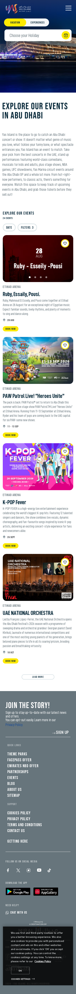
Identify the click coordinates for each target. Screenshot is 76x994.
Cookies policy (19, 813)
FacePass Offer (19, 760)
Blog (11, 783)
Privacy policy (18, 819)
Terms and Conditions (24, 824)
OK (20, 970)
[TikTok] (49, 870)
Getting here (17, 841)
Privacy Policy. (14, 725)
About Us (14, 789)
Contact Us (16, 830)
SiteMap (13, 795)
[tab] (15, 22)
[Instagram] (28, 870)
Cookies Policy (42, 961)
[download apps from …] (18, 891)
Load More (38, 677)
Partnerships (17, 771)
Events (12, 777)
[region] (38, 956)
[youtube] (39, 870)
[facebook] (8, 870)
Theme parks (17, 754)
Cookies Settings (20, 979)
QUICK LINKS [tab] (14, 745)
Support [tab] (12, 804)
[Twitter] (18, 870)
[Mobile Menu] (68, 8)
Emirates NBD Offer (23, 766)
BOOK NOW (11, 328)
